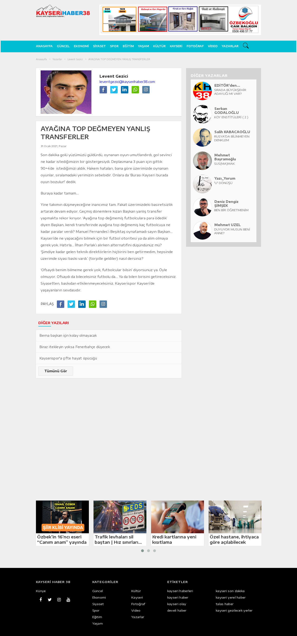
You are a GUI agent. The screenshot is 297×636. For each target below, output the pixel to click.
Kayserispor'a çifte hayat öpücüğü (68, 358)
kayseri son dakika (230, 591)
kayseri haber (177, 597)
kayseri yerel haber (231, 597)
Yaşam (143, 46)
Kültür (159, 46)
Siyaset (99, 46)
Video (213, 46)
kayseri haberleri (180, 591)
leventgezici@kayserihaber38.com (127, 82)
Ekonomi (81, 46)
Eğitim (128, 46)
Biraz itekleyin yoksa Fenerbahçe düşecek (74, 347)
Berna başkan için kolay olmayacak (68, 335)
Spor (114, 46)
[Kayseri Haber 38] (63, 11)
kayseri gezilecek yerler (234, 610)
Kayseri (176, 46)
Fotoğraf (195, 46)
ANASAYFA (44, 46)
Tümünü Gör (55, 371)
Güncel (63, 46)
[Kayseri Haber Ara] (246, 46)
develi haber (177, 610)
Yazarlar (230, 46)
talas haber (224, 604)
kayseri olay (176, 604)
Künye (41, 591)
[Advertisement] (19, 126)
